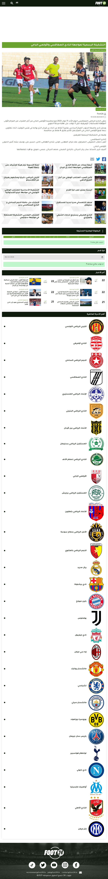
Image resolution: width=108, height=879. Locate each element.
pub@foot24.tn (54, 873)
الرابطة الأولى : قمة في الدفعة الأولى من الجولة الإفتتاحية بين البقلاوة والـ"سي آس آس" (17, 293)
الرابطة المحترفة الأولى (98, 50)
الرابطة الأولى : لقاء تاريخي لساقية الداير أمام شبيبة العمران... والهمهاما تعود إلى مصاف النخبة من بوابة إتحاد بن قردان (16, 282)
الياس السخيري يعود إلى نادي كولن (17, 303)
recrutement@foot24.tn (36, 873)
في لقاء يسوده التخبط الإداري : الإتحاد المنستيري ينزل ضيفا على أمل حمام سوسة (67, 293)
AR (17, 3)
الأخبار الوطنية (100, 109)
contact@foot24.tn (69, 873)
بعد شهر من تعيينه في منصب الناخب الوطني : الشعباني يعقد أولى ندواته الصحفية (66, 282)
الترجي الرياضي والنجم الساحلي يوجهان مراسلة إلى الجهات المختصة (68, 303)
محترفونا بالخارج (23, 300)
